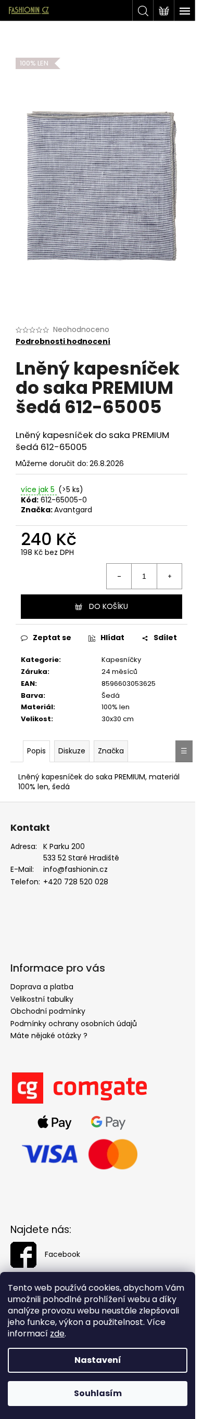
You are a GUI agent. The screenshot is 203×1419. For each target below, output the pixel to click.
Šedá (111, 695)
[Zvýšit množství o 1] (169, 576)
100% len (116, 707)
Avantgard (73, 510)
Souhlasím (98, 1393)
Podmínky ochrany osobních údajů (73, 1023)
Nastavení (97, 1360)
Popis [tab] (36, 751)
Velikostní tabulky (41, 999)
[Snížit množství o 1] (119, 576)
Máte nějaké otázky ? (48, 1035)
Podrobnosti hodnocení (63, 342)
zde (57, 1334)
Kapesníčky (121, 660)
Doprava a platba (41, 987)
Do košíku (108, 606)
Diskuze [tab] (71, 751)
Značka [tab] (111, 751)
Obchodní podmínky (47, 1011)
